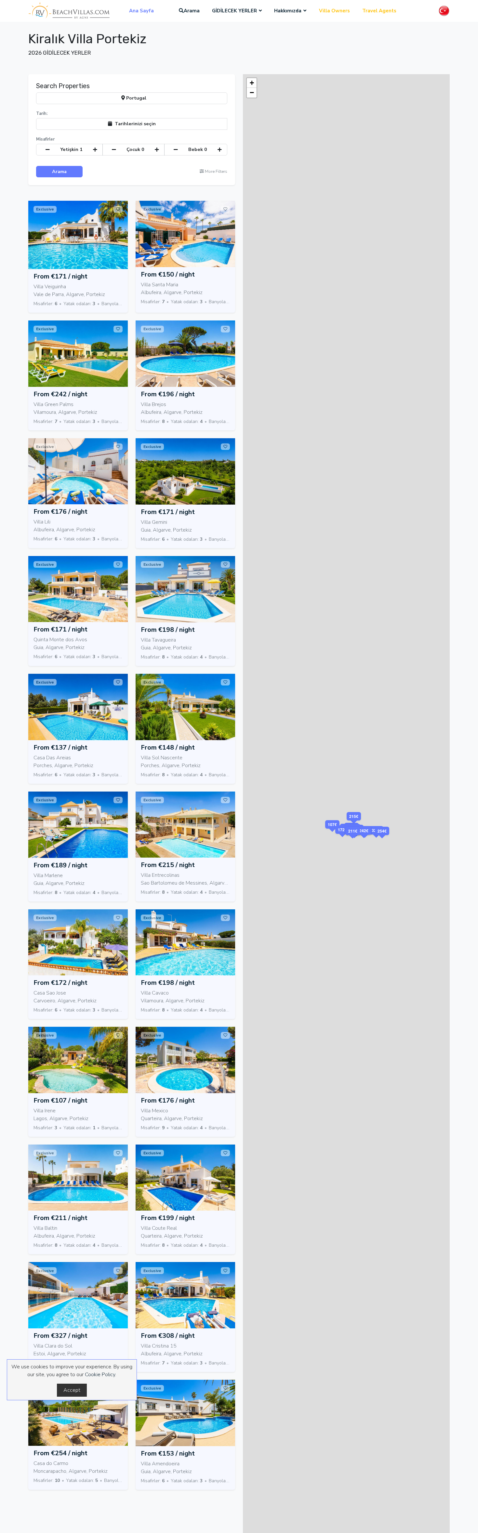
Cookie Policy (100, 1374)
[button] (376, 838)
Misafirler (45, 139)
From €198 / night (168, 629)
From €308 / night (168, 1335)
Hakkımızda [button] (287, 10)
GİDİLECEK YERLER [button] (234, 10)
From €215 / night (168, 865)
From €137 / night (60, 747)
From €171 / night (60, 276)
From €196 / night (168, 394)
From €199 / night (168, 1218)
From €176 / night (60, 511)
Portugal (135, 98)
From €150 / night (168, 274)
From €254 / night (60, 1453)
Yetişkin (71, 149)
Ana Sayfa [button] (141, 10)
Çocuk (135, 149)
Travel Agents (379, 10)
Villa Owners (334, 10)
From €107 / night (60, 1100)
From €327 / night (60, 1335)
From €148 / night (168, 747)
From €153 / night (168, 1453)
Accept (71, 1390)
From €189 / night (60, 865)
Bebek (197, 149)
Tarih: (41, 113)
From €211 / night (60, 1218)
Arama (192, 10)
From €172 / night (60, 982)
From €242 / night (60, 394)
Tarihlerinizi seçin (134, 123)
